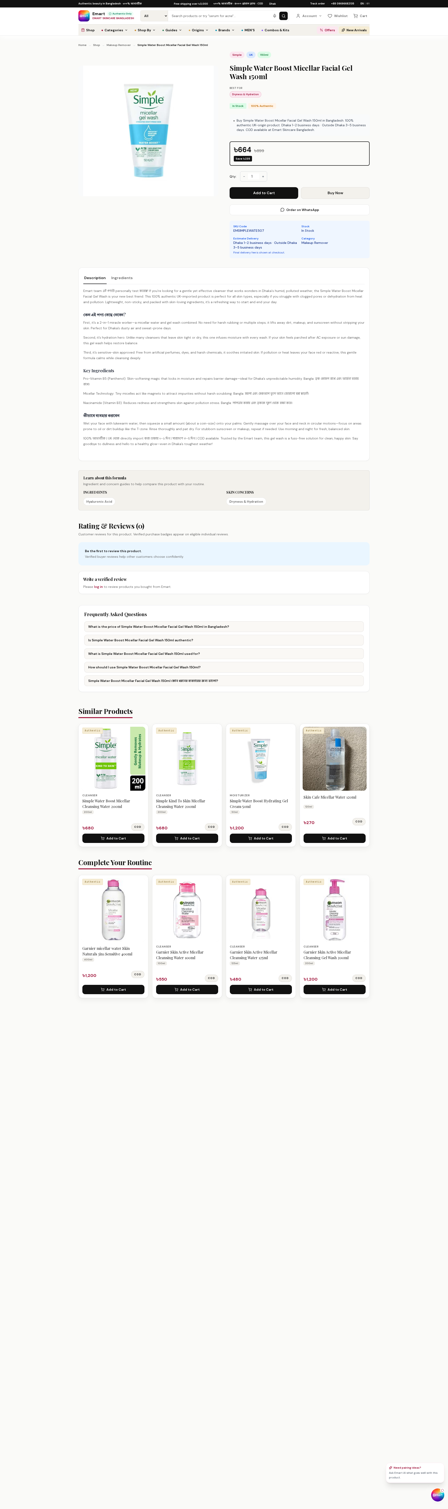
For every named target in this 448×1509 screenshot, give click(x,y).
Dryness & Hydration (245, 94)
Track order (317, 3)
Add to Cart (264, 192)
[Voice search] (274, 16)
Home (82, 45)
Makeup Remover (119, 45)
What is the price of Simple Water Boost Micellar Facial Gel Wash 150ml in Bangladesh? (158, 627)
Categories (112, 30)
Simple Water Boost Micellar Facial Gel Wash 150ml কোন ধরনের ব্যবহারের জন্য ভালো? (153, 681)
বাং (368, 3)
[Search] (283, 16)
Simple (237, 55)
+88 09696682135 (342, 3)
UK (251, 55)
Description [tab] (95, 277)
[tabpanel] (224, 367)
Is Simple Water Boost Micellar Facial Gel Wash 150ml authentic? (140, 640)
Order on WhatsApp (302, 210)
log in (98, 587)
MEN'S (248, 30)
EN (362, 3)
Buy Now (335, 192)
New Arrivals (356, 30)
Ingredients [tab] (122, 277)
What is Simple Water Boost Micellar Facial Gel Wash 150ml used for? (144, 654)
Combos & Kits (275, 30)
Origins (196, 30)
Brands (222, 30)
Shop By (142, 30)
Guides (169, 30)
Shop (90, 30)
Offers (330, 30)
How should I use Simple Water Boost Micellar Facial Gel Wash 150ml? (144, 667)
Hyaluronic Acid (99, 501)
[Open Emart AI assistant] (437, 1495)
